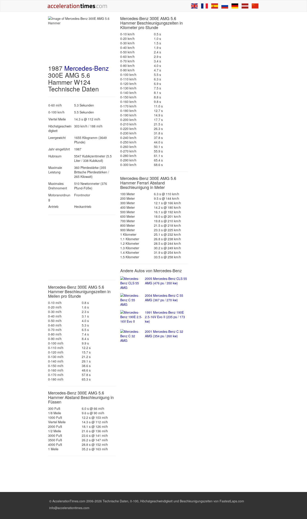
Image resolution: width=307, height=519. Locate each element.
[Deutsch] (234, 5)
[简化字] (255, 5)
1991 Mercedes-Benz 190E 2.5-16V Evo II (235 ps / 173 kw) (165, 317)
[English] (194, 5)
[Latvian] (245, 5)
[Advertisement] (82, 247)
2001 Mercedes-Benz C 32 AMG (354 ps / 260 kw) (164, 333)
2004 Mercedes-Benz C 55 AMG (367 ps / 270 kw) (164, 297)
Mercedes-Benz (86, 68)
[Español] (214, 5)
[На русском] (224, 5)
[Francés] (204, 5)
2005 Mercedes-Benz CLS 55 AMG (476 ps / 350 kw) (166, 280)
